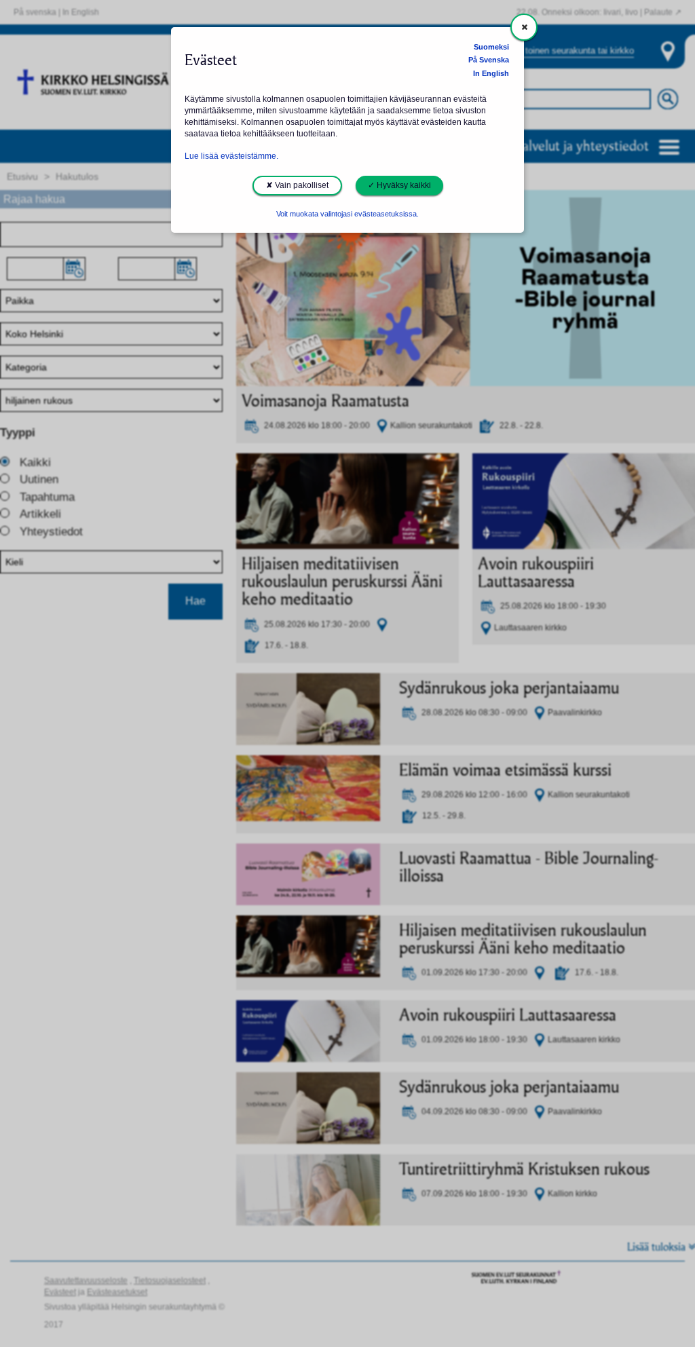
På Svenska (488, 60)
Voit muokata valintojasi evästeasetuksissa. (347, 214)
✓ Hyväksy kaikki (399, 185)
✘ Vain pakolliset (297, 185)
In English (491, 73)
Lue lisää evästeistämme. (231, 156)
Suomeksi (491, 47)
